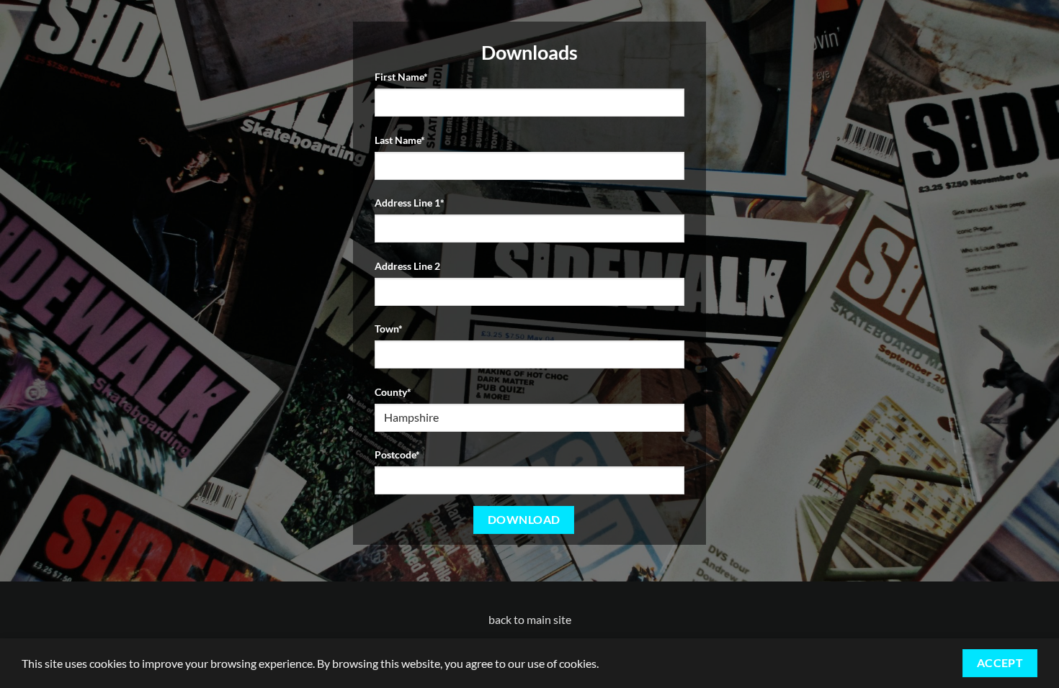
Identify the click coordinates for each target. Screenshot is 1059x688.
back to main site (529, 619)
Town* (389, 328)
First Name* (401, 77)
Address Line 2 (407, 266)
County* (393, 392)
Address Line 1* (409, 202)
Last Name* (400, 140)
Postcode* (397, 454)
